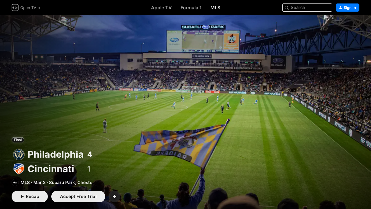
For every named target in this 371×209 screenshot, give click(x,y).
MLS (215, 7)
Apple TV (161, 7)
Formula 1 (191, 7)
